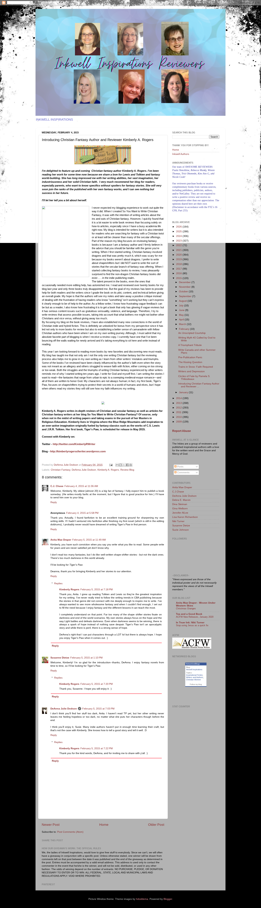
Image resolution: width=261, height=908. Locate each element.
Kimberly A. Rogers (108, 469)
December (185, 282)
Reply (53, 502)
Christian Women (193, 680)
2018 (179, 264)
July (181, 305)
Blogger (168, 899)
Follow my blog (196, 684)
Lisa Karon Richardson (185, 517)
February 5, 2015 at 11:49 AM (89, 539)
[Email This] (117, 465)
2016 (179, 273)
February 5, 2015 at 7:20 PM (96, 684)
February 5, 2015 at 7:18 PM (96, 589)
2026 (179, 226)
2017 (179, 268)
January (184, 392)
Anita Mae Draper (60, 539)
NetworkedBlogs (193, 664)
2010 (179, 417)
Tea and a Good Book (189, 614)
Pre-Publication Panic (190, 357)
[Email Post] (110, 465)
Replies (58, 583)
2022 (179, 245)
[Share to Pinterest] (130, 465)
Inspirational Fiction (194, 675)
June (182, 310)
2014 (179, 398)
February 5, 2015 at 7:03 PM (98, 708)
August (183, 301)
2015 (179, 278)
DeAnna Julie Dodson (84, 469)
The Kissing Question (190, 362)
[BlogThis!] (120, 465)
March (183, 324)
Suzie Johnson (180, 529)
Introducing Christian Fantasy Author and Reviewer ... (198, 385)
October (184, 291)
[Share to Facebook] (127, 465)
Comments (182, 472)
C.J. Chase (56, 486)
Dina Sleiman (179, 504)
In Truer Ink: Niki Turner (190, 622)
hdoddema (142, 899)
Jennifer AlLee (180, 512)
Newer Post (50, 824)
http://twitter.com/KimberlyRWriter (74, 444)
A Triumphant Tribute (190, 345)
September (185, 296)
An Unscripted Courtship (192, 333)
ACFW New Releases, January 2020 (194, 617)
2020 (179, 254)
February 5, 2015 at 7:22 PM (96, 748)
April (182, 319)
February (184, 329)
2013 (179, 403)
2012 (179, 407)
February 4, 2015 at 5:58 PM (82, 513)
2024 (179, 236)
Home (103, 824)
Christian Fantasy (60, 469)
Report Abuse (181, 430)
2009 (179, 421)
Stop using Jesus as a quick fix (192, 625)
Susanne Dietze (59, 657)
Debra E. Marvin (181, 500)
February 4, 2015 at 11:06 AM (81, 486)
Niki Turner (178, 521)
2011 (179, 412)
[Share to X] (124, 465)
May (181, 315)
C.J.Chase (178, 491)
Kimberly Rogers (69, 589)
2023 (179, 240)
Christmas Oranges (186, 608)
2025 (179, 231)
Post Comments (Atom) (70, 832)
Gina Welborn (180, 508)
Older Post (156, 824)
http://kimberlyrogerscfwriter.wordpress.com (78, 451)
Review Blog (127, 469)
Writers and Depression (191, 371)
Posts (179, 466)
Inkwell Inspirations (194, 669)
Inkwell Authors (180, 154)
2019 (179, 259)
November (185, 287)
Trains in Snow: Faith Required (195, 366)
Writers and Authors (194, 677)
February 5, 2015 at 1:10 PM (86, 657)
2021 (179, 250)
